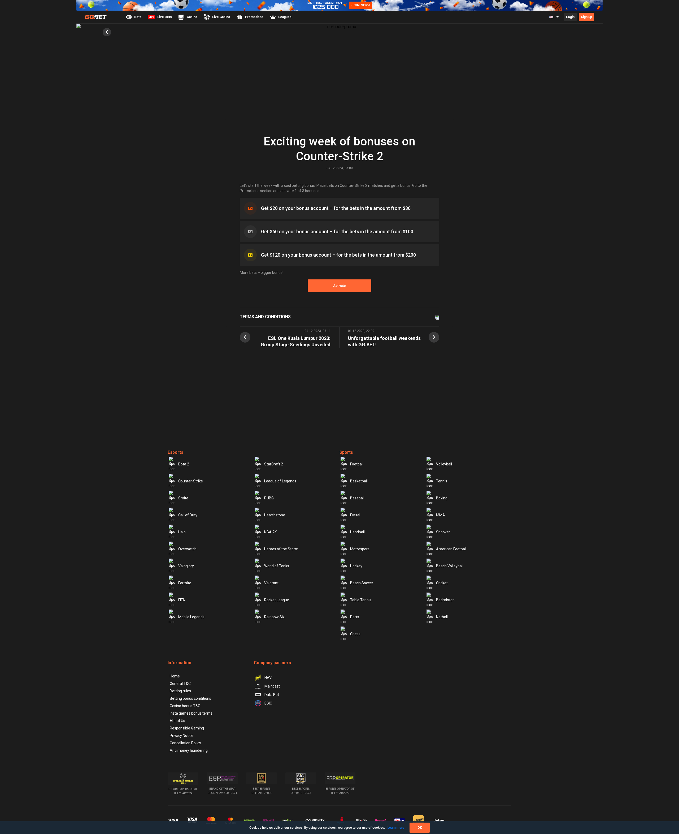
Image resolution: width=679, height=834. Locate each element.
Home (175, 676)
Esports (175, 452)
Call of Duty (187, 515)
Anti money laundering (189, 750)
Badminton (445, 600)
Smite (183, 498)
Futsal (355, 515)
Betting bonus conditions (190, 698)
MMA (440, 515)
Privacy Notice (181, 735)
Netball (442, 617)
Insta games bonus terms (191, 713)
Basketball (359, 481)
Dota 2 (183, 464)
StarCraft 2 (273, 464)
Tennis (441, 481)
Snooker (443, 532)
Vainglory (186, 566)
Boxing (441, 498)
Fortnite (184, 583)
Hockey (356, 566)
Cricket (442, 583)
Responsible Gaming (187, 728)
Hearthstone (274, 515)
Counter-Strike (190, 481)
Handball (357, 532)
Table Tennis (360, 600)
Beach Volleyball (449, 566)
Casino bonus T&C (185, 706)
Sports (346, 452)
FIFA (181, 600)
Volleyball (444, 464)
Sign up (586, 17)
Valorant (271, 583)
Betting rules (180, 691)
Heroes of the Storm (281, 549)
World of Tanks (276, 566)
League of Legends (280, 481)
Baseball (357, 498)
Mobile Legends (191, 617)
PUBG (269, 498)
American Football (451, 549)
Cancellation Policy (185, 743)
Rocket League (276, 600)
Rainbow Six (274, 617)
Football (356, 464)
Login (570, 17)
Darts (354, 617)
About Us (177, 721)
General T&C (180, 683)
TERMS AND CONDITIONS (265, 316)
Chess (355, 634)
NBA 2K (270, 532)
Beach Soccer (361, 583)
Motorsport (359, 549)
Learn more (396, 827)
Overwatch (187, 549)
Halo (182, 532)
